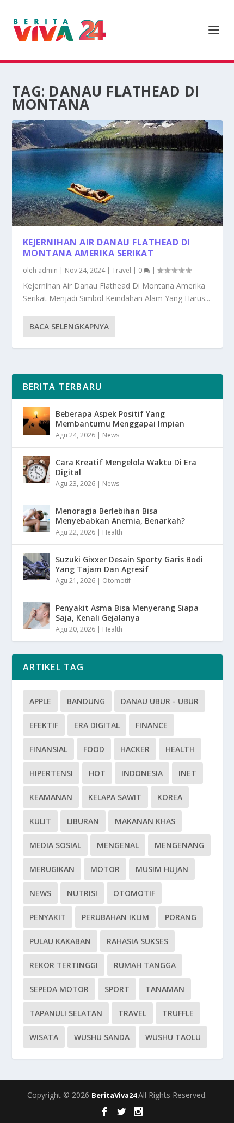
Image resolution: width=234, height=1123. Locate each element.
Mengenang (179, 845)
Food (93, 749)
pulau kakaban (60, 941)
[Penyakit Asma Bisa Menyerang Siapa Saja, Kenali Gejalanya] (36, 615)
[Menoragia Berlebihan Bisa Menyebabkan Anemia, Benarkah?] (36, 518)
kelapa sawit (114, 797)
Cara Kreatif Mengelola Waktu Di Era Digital (126, 467)
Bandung (86, 701)
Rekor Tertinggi (63, 965)
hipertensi (51, 773)
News (110, 435)
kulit (40, 821)
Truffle (178, 1013)
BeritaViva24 (114, 1095)
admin (48, 270)
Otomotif (116, 580)
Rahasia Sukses (137, 941)
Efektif (43, 725)
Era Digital (97, 725)
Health (112, 532)
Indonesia (142, 773)
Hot (97, 773)
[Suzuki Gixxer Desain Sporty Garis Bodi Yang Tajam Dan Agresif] (36, 566)
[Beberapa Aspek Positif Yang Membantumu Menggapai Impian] (36, 421)
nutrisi (82, 893)
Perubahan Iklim (115, 917)
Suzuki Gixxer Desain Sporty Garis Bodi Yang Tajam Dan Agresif (129, 564)
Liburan (83, 821)
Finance (152, 725)
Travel (121, 270)
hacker (135, 749)
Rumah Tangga (145, 965)
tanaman (164, 989)
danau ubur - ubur (160, 701)
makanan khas (145, 821)
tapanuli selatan (65, 1013)
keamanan (50, 797)
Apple (40, 701)
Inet (187, 773)
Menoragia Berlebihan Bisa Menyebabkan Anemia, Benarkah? (120, 516)
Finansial (48, 749)
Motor (105, 869)
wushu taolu (173, 1037)
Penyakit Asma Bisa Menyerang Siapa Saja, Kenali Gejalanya (127, 613)
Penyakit (47, 917)
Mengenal (118, 845)
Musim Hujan (162, 869)
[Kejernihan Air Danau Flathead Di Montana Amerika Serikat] (117, 173)
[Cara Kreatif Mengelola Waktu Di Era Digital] (36, 469)
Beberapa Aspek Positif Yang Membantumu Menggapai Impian (120, 419)
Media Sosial (55, 845)
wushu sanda (102, 1037)
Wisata (43, 1037)
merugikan (52, 869)
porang (180, 917)
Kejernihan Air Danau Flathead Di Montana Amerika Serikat (106, 248)
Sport (117, 989)
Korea (169, 797)
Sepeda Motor (59, 989)
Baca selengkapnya (69, 326)
